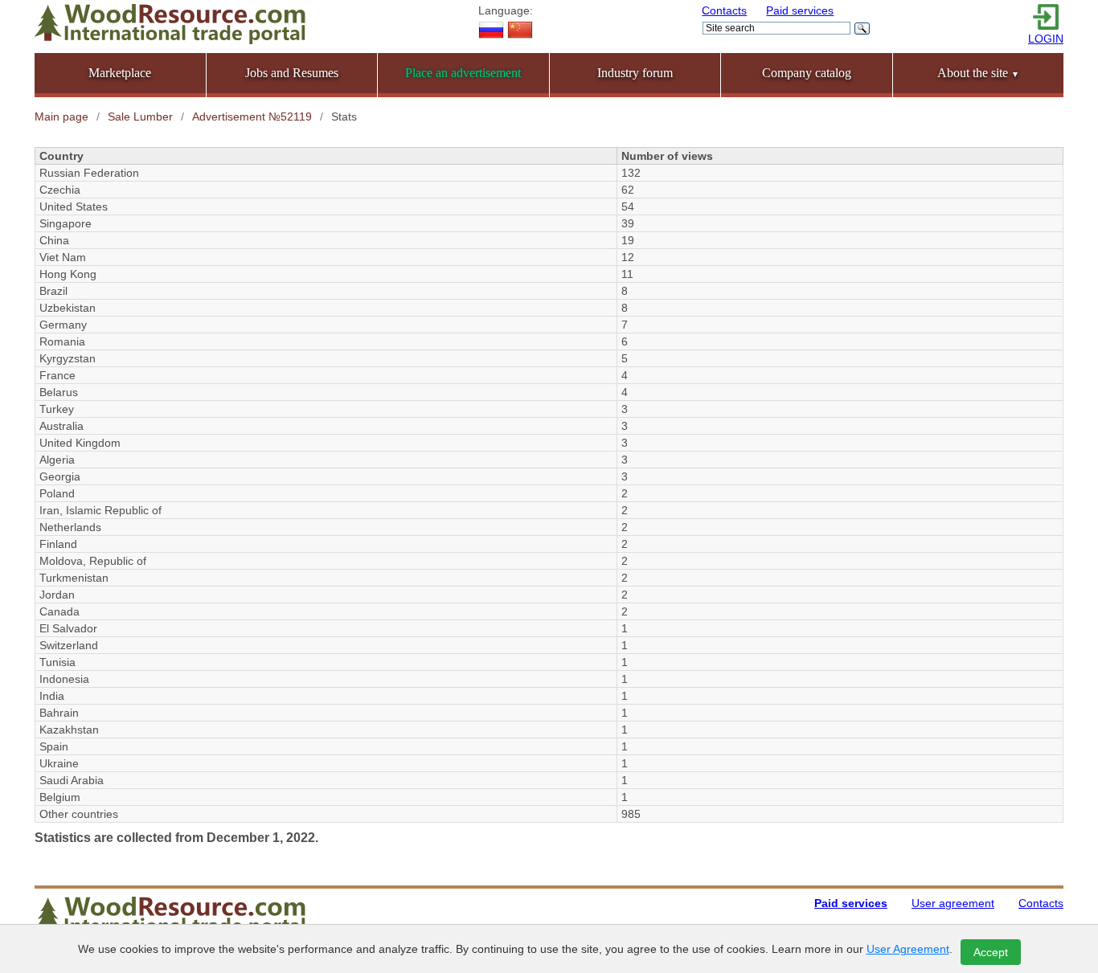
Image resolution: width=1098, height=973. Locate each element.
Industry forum (635, 73)
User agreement (953, 903)
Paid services (800, 10)
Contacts (724, 10)
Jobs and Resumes (291, 73)
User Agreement (908, 948)
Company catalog (806, 73)
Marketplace (119, 73)
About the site (978, 73)
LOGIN (1045, 38)
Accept (990, 952)
